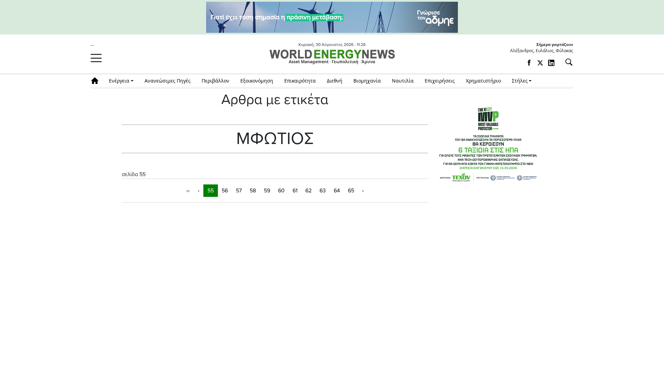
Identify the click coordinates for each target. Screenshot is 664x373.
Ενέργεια (119, 80)
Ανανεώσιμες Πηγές (168, 80)
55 (211, 190)
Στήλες (520, 80)
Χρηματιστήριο (483, 80)
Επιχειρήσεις (440, 80)
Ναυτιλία (403, 80)
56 (225, 190)
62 (308, 190)
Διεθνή (334, 80)
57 (239, 190)
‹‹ (188, 190)
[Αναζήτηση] (566, 62)
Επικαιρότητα (300, 80)
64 (337, 190)
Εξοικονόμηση (256, 80)
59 (267, 190)
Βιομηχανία (367, 80)
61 (295, 190)
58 (253, 190)
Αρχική (97, 80)
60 (281, 190)
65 (351, 190)
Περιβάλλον (215, 80)
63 (323, 190)
